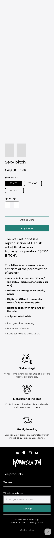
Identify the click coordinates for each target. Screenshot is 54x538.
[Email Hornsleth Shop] (17, 453)
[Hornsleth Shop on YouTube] (36, 453)
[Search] (45, 4)
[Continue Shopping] (50, 5)
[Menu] (39, 4)
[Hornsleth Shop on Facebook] (24, 453)
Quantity (10, 198)
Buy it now (27, 228)
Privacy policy (36, 522)
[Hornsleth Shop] (12, 5)
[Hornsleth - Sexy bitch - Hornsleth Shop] (27, 49)
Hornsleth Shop (30, 519)
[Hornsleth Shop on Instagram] (30, 453)
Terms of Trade (18, 522)
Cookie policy (27, 530)
